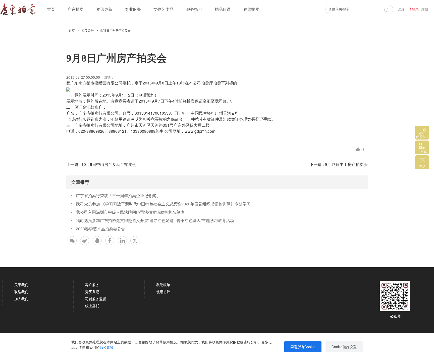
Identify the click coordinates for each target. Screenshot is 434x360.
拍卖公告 (88, 30)
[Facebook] (109, 240)
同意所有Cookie (302, 346)
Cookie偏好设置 (344, 346)
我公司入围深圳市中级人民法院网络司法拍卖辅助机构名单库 (130, 212)
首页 (51, 9)
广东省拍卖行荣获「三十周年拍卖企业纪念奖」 (118, 195)
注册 (424, 9)
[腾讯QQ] (97, 240)
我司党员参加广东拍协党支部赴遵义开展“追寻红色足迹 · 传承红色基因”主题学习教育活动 (155, 220)
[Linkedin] (122, 240)
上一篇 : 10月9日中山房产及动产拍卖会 (101, 164)
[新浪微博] (84, 240)
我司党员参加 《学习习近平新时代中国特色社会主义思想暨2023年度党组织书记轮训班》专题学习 (163, 204)
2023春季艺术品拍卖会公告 (100, 229)
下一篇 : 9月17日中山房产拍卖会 (339, 164)
